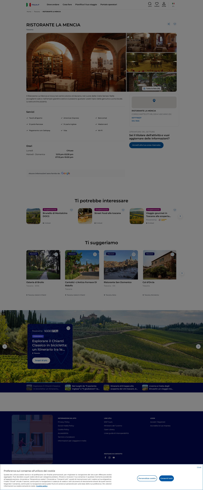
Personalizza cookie (147, 478)
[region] (101, 477)
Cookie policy (41, 486)
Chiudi (199, 467)
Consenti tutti (166, 478)
